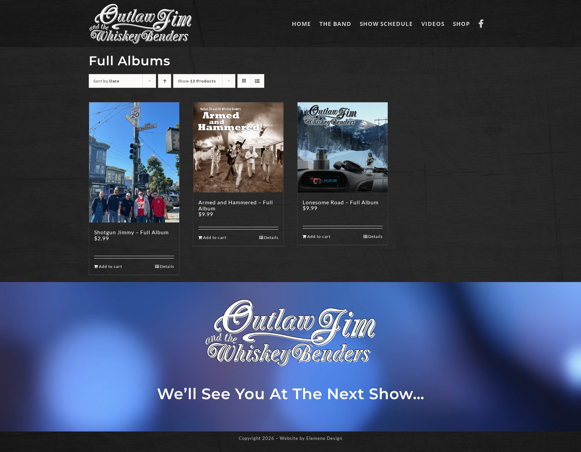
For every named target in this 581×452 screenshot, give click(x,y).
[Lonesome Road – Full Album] (343, 147)
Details (167, 266)
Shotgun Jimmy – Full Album (131, 232)
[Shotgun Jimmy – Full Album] (134, 162)
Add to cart (110, 266)
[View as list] (257, 81)
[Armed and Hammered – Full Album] (238, 147)
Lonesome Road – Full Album (341, 202)
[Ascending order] (164, 81)
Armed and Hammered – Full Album (235, 205)
